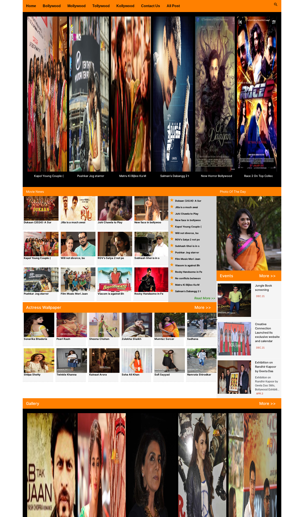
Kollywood (125, 6)
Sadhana (192, 339)
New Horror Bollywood (216, 176)
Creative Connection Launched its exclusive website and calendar (267, 332)
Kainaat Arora (98, 374)
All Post (173, 6)
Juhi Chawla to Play (110, 222)
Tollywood (101, 6)
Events (226, 275)
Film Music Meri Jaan (74, 293)
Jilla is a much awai (73, 222)
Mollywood (76, 6)
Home (31, 6)
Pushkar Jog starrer (90, 176)
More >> (203, 307)
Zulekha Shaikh (131, 339)
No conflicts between (188, 278)
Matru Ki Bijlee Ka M (132, 176)
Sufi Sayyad (162, 374)
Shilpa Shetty (32, 374)
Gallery (32, 403)
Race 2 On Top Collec (258, 176)
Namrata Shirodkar (199, 374)
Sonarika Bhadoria (35, 339)
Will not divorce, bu (73, 258)
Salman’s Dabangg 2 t (174, 176)
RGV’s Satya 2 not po (111, 258)
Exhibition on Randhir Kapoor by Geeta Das (265, 367)
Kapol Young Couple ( (49, 176)
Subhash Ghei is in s (146, 258)
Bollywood (52, 6)
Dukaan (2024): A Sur (37, 222)
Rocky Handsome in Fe (148, 293)
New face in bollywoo (147, 222)
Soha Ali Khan (130, 374)
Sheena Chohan (99, 339)
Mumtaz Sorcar (164, 339)
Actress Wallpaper (43, 307)
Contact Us (150, 6)
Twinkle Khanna (67, 374)
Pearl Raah (63, 339)
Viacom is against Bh (111, 293)
